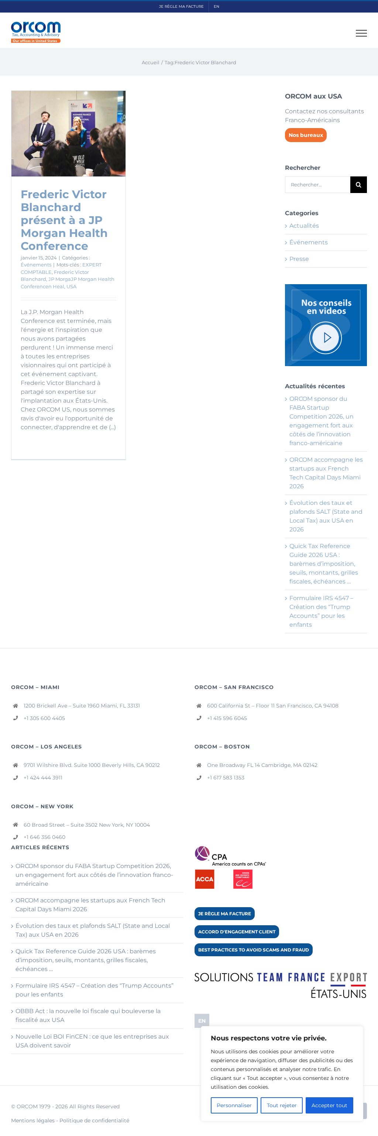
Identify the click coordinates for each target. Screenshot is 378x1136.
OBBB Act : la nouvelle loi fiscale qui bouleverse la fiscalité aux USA (88, 1015)
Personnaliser (234, 1105)
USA (71, 286)
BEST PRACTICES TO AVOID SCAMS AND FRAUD (253, 950)
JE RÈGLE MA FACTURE (224, 913)
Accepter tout (329, 1105)
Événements (36, 265)
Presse (299, 258)
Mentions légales (33, 1120)
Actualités (304, 225)
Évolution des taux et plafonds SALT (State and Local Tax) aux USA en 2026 (93, 930)
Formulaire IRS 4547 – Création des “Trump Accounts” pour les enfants (94, 990)
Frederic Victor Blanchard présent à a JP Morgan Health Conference (64, 220)
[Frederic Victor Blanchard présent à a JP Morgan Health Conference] (68, 133)
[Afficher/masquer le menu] (361, 33)
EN (202, 1021)
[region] (282, 1073)
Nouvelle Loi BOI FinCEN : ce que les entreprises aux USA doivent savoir (92, 1041)
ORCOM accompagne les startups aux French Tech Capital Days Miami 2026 (90, 905)
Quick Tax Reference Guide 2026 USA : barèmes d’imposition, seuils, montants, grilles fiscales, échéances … (323, 564)
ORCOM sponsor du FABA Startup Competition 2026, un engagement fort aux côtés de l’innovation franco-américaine (94, 875)
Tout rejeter (282, 1105)
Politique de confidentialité (94, 1120)
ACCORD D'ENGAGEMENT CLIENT (236, 931)
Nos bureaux (306, 135)
